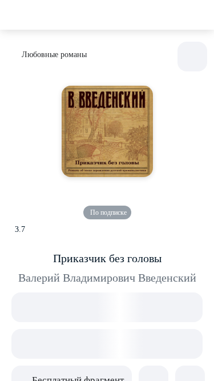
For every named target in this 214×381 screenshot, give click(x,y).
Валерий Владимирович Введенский (107, 277)
